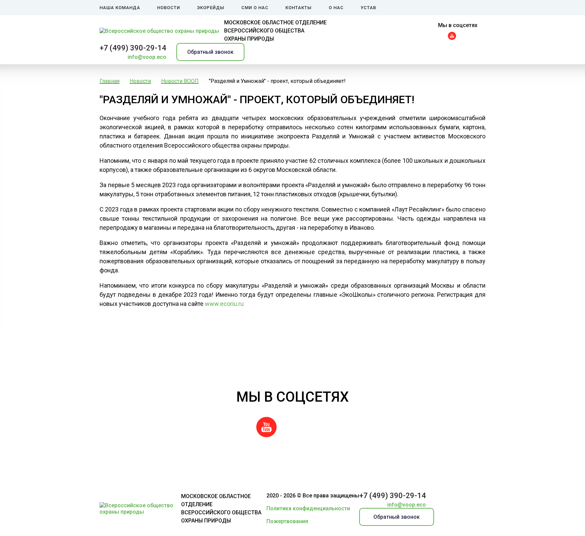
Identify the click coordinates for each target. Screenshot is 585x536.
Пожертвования (287, 521)
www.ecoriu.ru (224, 303)
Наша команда (120, 7)
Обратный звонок (210, 52)
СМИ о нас (254, 7)
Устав (368, 7)
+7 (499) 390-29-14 (133, 48)
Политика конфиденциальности (308, 508)
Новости (168, 7)
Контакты (298, 7)
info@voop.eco (147, 57)
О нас (336, 7)
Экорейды (210, 7)
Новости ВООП (180, 81)
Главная (110, 81)
